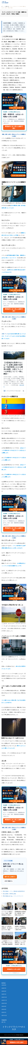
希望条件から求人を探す (14, 969)
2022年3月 (4, 1006)
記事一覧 (3, 1022)
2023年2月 (4, 991)
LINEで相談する (8, 881)
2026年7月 (4, 988)
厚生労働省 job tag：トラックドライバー (13, 896)
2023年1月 (4, 994)
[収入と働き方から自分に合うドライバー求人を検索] (14, 592)
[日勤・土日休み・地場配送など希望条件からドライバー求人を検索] (14, 169)
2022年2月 (4, 1009)
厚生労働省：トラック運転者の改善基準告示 (14, 891)
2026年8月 (4, 985)
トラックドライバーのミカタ (14, 1028)
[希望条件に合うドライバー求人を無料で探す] (14, 101)
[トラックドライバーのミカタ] (5, 2)
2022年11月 (4, 1000)
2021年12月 (4, 1015)
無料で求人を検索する (10, 876)
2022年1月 (4, 1012)
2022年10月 (4, 1003)
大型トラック (5, 333)
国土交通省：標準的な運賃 (9, 893)
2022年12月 (4, 997)
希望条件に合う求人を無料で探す (14, 127)
